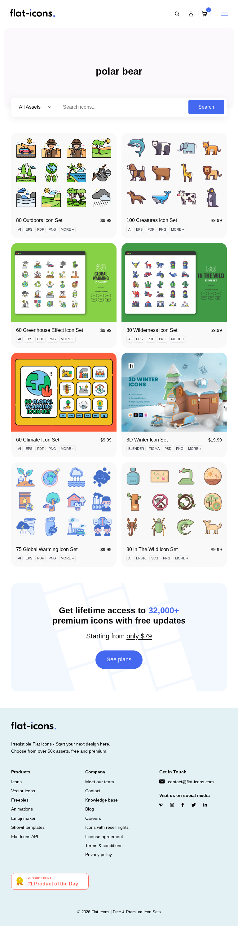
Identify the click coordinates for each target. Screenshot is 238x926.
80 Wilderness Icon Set (151, 330)
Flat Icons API (24, 836)
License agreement (104, 836)
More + (67, 229)
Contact (92, 790)
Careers (93, 818)
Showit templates (28, 827)
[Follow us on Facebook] (182, 805)
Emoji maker (23, 818)
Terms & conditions (103, 845)
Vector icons (23, 790)
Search (206, 107)
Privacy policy (98, 854)
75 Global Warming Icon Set (46, 549)
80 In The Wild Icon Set (152, 549)
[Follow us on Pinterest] (161, 805)
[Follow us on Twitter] (194, 805)
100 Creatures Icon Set (151, 220)
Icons (16, 781)
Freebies (20, 800)
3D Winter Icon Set (147, 439)
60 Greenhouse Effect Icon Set (49, 330)
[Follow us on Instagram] (172, 805)
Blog (89, 808)
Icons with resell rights (107, 827)
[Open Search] (177, 14)
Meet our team (99, 781)
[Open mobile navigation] (224, 14)
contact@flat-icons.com (191, 781)
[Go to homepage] (32, 13)
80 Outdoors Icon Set (39, 220)
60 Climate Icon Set (37, 439)
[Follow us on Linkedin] (205, 805)
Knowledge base (101, 800)
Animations (22, 808)
